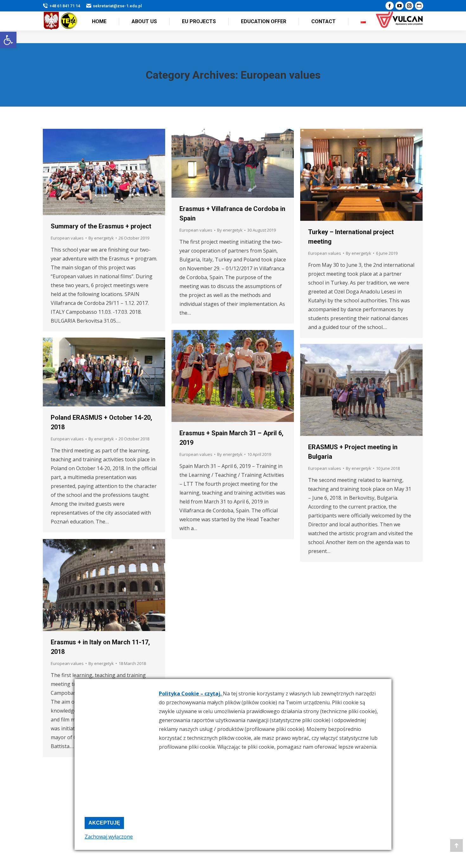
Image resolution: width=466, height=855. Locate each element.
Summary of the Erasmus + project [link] (101, 226)
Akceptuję (104, 822)
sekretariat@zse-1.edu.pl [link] (117, 5)
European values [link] (67, 238)
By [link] (101, 238)
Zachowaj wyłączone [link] (109, 836)
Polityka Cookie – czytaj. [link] (191, 693)
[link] (8, 40)
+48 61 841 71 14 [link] (64, 5)
